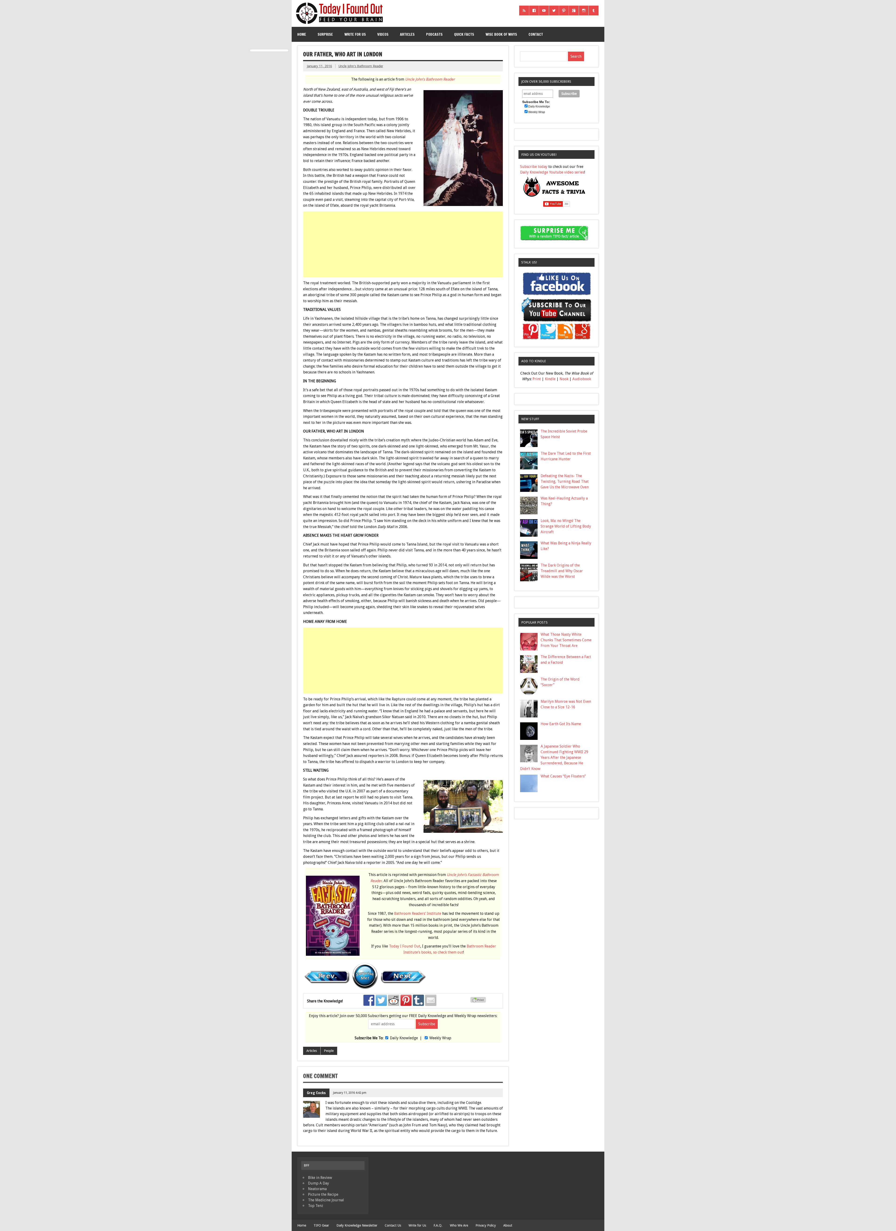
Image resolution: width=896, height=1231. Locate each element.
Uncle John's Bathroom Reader (360, 66)
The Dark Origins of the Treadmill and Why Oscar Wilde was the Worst (562, 571)
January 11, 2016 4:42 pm (349, 1092)
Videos (382, 34)
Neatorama (317, 1189)
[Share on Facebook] (368, 1000)
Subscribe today (533, 166)
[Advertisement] (403, 244)
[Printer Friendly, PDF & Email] (478, 1001)
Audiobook (581, 379)
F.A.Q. (438, 1225)
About (507, 1225)
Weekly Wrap (440, 1038)
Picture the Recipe (323, 1194)
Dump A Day (318, 1183)
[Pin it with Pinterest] (406, 1000)
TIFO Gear (321, 1225)
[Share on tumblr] (418, 1000)
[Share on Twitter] (381, 1000)
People (329, 1051)
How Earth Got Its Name (561, 724)
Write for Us (355, 34)
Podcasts (434, 34)
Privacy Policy (486, 1225)
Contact (535, 34)
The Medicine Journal (326, 1200)
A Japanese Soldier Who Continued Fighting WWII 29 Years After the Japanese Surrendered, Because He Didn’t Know (554, 757)
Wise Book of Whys (501, 34)
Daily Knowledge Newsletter (356, 1225)
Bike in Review (320, 1177)
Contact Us (393, 1225)
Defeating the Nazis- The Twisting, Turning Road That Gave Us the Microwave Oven (565, 481)
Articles (407, 34)
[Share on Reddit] (393, 1000)
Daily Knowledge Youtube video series (552, 172)
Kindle (550, 379)
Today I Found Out (404, 946)
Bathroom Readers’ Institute (417, 913)
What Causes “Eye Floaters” (563, 776)
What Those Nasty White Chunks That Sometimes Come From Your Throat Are (566, 640)
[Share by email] (430, 1000)
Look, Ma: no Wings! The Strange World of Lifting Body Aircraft (566, 526)
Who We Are (459, 1225)
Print (536, 379)
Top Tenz (315, 1205)
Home (301, 34)
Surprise (325, 34)
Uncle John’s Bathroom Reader (430, 79)
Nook (564, 379)
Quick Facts (464, 34)
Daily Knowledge (404, 1038)
